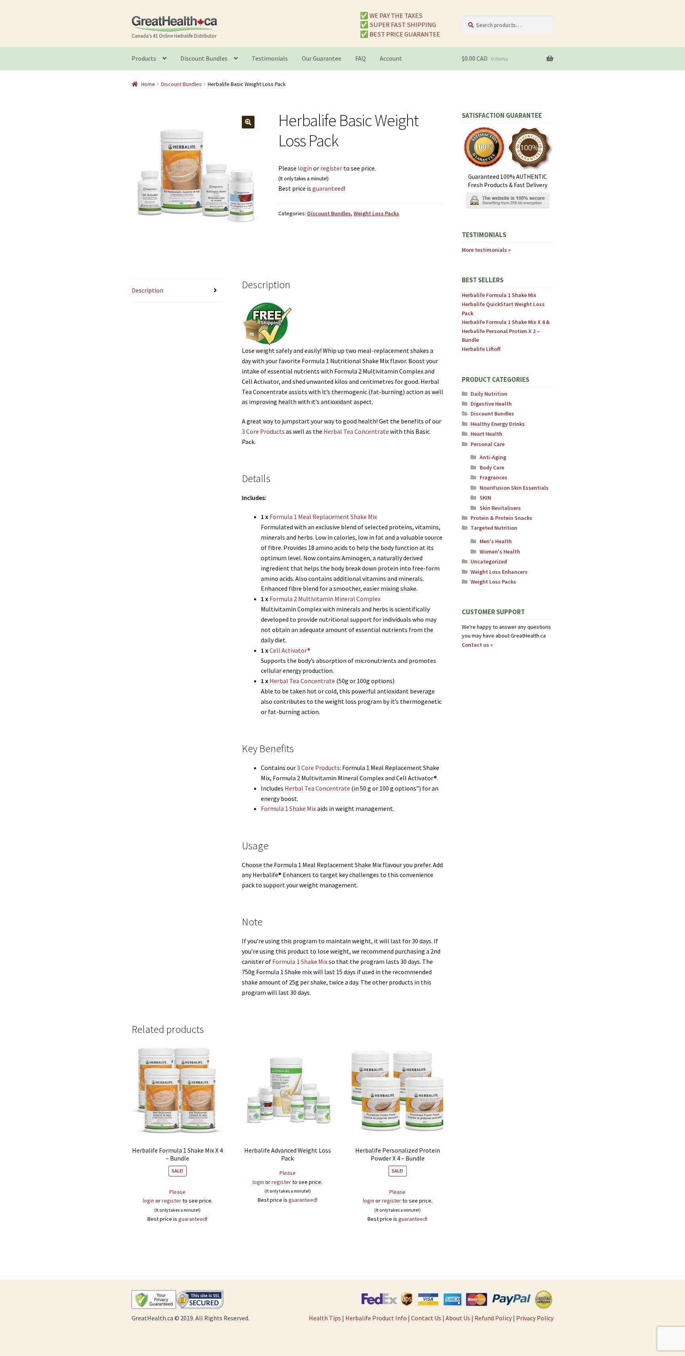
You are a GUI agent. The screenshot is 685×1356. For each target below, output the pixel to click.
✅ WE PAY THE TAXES (391, 15)
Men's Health (496, 541)
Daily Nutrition (489, 393)
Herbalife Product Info (376, 1318)
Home (148, 84)
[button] (248, 122)
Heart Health (486, 433)
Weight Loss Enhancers (499, 571)
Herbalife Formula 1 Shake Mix (499, 295)
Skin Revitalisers (500, 507)
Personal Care (488, 444)
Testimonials (270, 58)
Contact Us (426, 1318)
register (331, 168)
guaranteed (328, 188)
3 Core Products (263, 431)
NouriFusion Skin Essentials (514, 487)
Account (391, 58)
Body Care (492, 467)
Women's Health (500, 551)
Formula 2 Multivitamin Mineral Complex (325, 599)
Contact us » (477, 644)
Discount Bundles (204, 58)
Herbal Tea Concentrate (356, 431)
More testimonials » (486, 249)
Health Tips (325, 1318)
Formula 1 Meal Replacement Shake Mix (323, 517)
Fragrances (493, 477)
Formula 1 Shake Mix (288, 808)
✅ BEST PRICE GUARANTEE (400, 34)
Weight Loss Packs (376, 213)
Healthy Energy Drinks (498, 423)
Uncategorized (489, 561)
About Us (458, 1318)
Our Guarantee (321, 58)
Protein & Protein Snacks (501, 517)
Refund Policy (493, 1318)
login (305, 168)
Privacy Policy (534, 1318)
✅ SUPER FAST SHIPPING (398, 24)
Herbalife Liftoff (481, 348)
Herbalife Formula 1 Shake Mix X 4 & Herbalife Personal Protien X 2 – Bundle (506, 330)
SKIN (485, 497)
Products (144, 58)
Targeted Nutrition (494, 527)
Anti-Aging (493, 457)
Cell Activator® (290, 650)
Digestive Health (491, 403)
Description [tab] (147, 290)
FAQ (360, 58)
